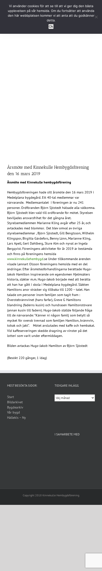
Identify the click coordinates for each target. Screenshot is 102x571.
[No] (96, 17)
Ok (51, 26)
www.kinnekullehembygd (25, 259)
